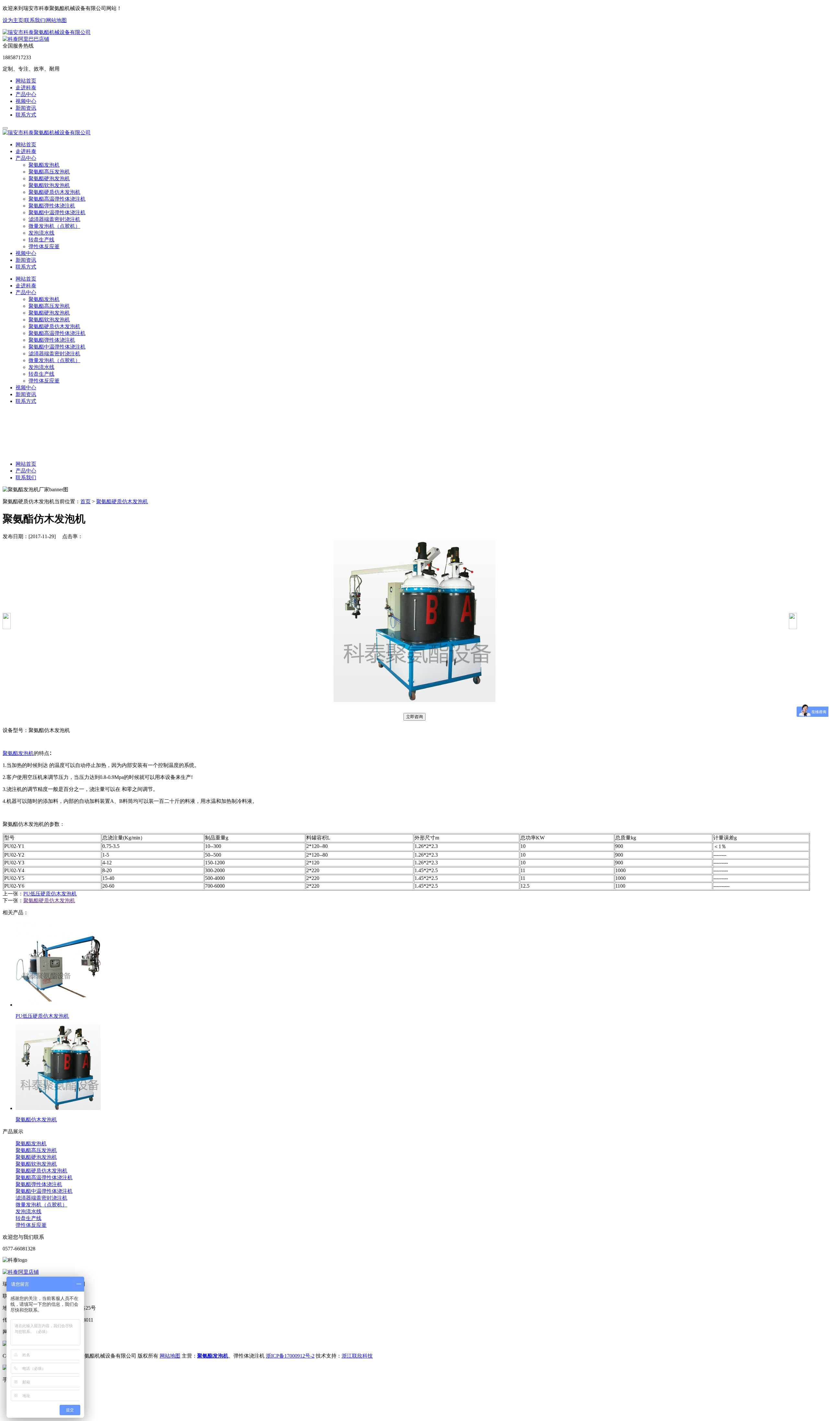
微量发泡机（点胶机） (54, 226)
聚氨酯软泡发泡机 (49, 185)
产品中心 (26, 94)
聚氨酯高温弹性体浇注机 (56, 199)
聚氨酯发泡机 (44, 165)
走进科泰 (26, 87)
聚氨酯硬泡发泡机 (49, 178)
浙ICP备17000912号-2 (290, 1356)
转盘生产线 (41, 239)
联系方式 (26, 114)
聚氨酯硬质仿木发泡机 (54, 192)
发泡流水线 (41, 233)
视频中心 (26, 101)
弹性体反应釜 (44, 246)
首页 (85, 501)
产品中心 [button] (26, 158)
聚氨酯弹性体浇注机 (51, 205)
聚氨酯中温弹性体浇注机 (56, 212)
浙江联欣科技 (357, 1356)
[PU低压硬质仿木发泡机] (7, 627)
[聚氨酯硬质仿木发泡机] (793, 627)
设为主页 (13, 20)
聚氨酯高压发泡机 (49, 171)
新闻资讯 (26, 108)
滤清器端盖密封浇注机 (54, 219)
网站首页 (26, 80)
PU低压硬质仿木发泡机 (50, 893)
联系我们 (34, 20)
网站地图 (56, 20)
